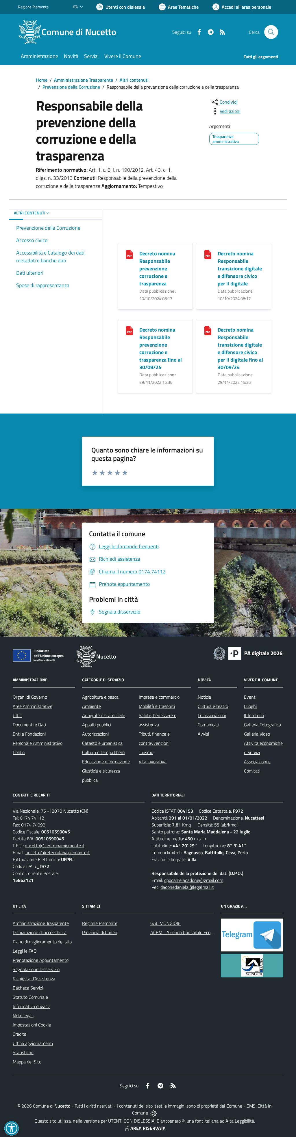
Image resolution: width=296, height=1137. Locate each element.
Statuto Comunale (30, 997)
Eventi (250, 696)
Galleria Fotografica (262, 724)
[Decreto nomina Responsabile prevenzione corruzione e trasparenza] (129, 254)
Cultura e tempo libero (103, 752)
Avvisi (203, 733)
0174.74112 (32, 817)
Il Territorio (254, 715)
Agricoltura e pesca (100, 696)
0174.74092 (33, 824)
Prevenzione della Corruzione (71, 86)
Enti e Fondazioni (29, 733)
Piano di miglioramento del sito (42, 941)
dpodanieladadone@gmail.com (193, 880)
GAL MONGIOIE (165, 923)
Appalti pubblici (96, 724)
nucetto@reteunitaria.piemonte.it (57, 852)
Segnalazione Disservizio (36, 969)
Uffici (17, 715)
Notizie (204, 696)
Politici (19, 752)
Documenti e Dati (29, 724)
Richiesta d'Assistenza (34, 978)
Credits (19, 1034)
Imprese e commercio (159, 696)
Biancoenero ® (171, 1120)
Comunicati (208, 724)
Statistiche (23, 1052)
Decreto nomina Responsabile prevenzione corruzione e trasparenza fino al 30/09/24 (160, 348)
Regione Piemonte (33, 7)
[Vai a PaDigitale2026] (248, 653)
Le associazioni (212, 715)
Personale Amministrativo (37, 743)
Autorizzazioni (95, 733)
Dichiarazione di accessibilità (39, 932)
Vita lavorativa (152, 761)
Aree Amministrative (32, 706)
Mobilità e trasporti (157, 706)
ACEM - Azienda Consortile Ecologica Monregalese (198, 932)
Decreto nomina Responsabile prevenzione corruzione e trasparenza (157, 268)
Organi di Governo (30, 696)
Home (41, 79)
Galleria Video (257, 733)
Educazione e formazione (106, 761)
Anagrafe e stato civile (103, 715)
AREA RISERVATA (148, 1128)
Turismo (146, 752)
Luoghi (250, 706)
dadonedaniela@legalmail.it (187, 887)
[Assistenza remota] (153, 1112)
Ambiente (91, 706)
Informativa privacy (31, 1006)
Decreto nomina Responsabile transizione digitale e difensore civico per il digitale (240, 268)
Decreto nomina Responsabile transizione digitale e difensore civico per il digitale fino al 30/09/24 (240, 348)
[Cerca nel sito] (271, 32)
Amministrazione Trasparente (83, 79)
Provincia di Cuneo (99, 932)
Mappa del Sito (27, 1061)
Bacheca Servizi (28, 987)
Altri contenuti (134, 79)
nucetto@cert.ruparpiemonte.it (54, 845)
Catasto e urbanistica (102, 743)
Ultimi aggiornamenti (33, 1043)
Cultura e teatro (213, 706)
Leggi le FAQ (25, 950)
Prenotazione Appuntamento (41, 960)
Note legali (23, 1015)
